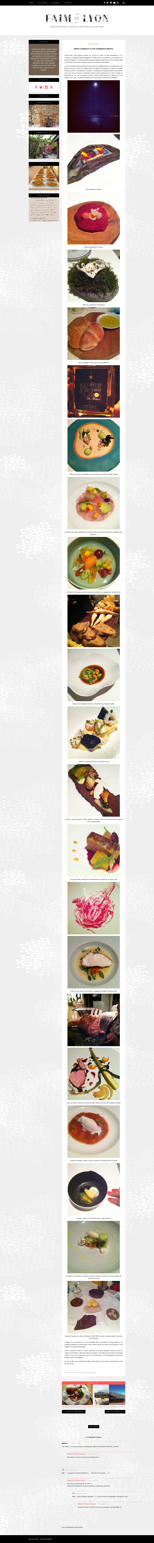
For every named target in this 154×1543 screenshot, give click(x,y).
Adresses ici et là (93, 43)
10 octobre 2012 (74, 1443)
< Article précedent (74, 1411)
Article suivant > (114, 1411)
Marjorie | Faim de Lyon (76, 1454)
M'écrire (94, 1426)
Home (31, 3)
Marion (64, 1443)
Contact (68, 3)
